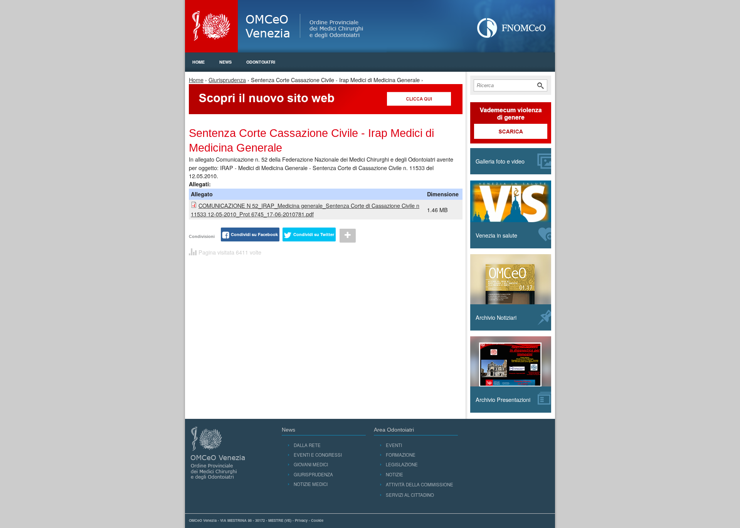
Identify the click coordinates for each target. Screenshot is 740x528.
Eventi (394, 445)
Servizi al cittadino (410, 495)
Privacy (301, 520)
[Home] (370, 26)
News (225, 62)
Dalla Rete (307, 445)
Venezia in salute (496, 235)
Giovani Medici (311, 464)
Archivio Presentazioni (503, 399)
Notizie (394, 474)
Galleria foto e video (500, 161)
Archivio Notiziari (496, 317)
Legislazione (402, 464)
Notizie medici (311, 484)
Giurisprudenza (227, 80)
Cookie (317, 520)
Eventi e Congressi (318, 455)
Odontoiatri (260, 62)
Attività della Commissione (419, 484)
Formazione (400, 455)
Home (198, 62)
